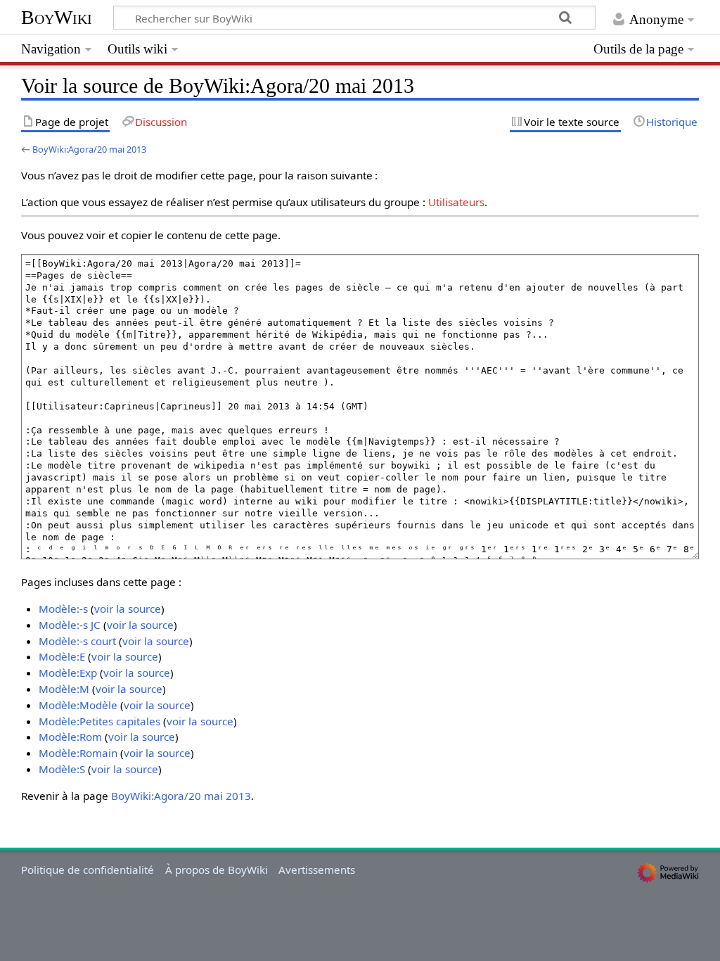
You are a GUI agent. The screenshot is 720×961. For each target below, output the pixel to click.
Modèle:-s (63, 609)
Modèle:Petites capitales (99, 721)
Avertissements (316, 870)
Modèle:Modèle (78, 705)
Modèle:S (62, 769)
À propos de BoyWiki (216, 870)
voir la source (127, 609)
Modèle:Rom (70, 737)
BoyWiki (56, 17)
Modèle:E (62, 656)
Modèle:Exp (68, 673)
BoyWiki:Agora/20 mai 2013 (89, 149)
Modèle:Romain (78, 753)
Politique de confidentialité (87, 870)
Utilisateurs (456, 202)
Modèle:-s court (77, 641)
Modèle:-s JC (70, 625)
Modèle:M (64, 689)
